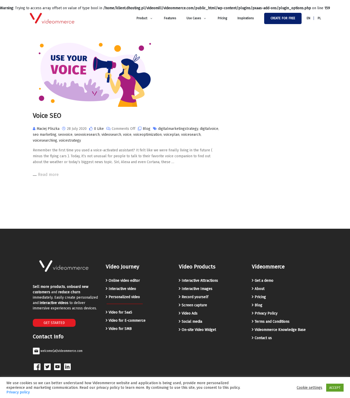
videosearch (111, 134)
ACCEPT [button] (335, 388)
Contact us (263, 338)
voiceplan (171, 134)
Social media (192, 321)
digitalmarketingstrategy (178, 129)
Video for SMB (120, 329)
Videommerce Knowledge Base (280, 330)
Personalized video (124, 297)
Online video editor (124, 280)
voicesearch (191, 134)
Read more (48, 174)
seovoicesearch (87, 134)
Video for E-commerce (127, 320)
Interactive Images (197, 289)
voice (127, 134)
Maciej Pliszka (48, 129)
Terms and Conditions (272, 321)
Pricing (260, 297)
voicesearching (45, 140)
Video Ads (190, 313)
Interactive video (122, 289)
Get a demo (264, 280)
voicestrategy (70, 140)
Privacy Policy (266, 313)
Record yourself (195, 297)
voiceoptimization (147, 134)
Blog (146, 129)
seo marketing (44, 134)
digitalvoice (209, 129)
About (259, 289)
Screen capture (194, 305)
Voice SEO (47, 116)
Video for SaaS (120, 312)
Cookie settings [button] (309, 387)
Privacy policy (18, 392)
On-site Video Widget (199, 330)
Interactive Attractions (200, 280)
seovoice (65, 134)
